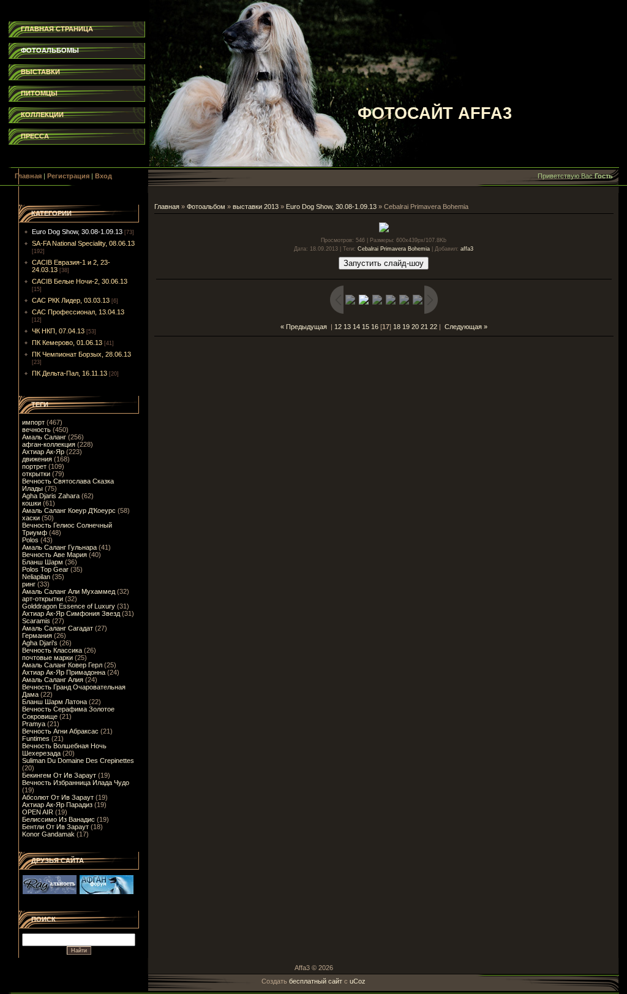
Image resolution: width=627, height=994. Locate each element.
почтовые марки (47, 657)
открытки (36, 473)
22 (433, 326)
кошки (31, 503)
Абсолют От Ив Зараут (58, 797)
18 (396, 326)
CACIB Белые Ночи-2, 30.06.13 (79, 281)
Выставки (40, 71)
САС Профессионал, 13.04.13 (78, 312)
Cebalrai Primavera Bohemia (394, 249)
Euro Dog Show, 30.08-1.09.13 (77, 231)
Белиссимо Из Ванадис (58, 819)
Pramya (33, 723)
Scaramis (36, 620)
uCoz (358, 981)
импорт (33, 422)
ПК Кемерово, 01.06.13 (67, 342)
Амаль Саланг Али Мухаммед (68, 591)
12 (338, 326)
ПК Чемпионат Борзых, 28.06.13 (81, 354)
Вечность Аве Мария (54, 554)
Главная (28, 176)
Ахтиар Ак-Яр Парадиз (57, 804)
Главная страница (57, 28)
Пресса (35, 136)
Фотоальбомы (50, 50)
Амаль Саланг (44, 437)
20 (415, 326)
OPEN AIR (37, 812)
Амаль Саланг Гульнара (59, 547)
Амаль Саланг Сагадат (57, 628)
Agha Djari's (40, 643)
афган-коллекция (48, 444)
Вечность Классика (52, 650)
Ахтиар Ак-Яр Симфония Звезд (71, 613)
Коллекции (42, 114)
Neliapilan (36, 576)
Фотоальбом (206, 206)
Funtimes (36, 738)
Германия (37, 635)
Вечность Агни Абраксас (60, 731)
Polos (30, 540)
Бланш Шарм (42, 562)
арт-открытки (42, 598)
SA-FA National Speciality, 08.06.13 (83, 243)
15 (365, 326)
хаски (31, 518)
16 (374, 326)
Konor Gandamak (48, 834)
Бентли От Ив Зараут (55, 826)
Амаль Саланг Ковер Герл (62, 665)
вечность (36, 429)
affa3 (466, 249)
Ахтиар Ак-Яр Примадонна (63, 672)
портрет (34, 466)
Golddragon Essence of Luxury (68, 606)
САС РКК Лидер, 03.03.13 (71, 300)
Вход (103, 176)
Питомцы (39, 93)
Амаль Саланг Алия (52, 679)
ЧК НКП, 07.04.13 (58, 331)
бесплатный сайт (315, 981)
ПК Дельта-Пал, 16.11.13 (69, 373)
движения (37, 459)
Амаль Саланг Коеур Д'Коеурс (69, 510)
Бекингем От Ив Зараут (59, 775)
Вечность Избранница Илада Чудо (75, 782)
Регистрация (68, 176)
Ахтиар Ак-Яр (43, 451)
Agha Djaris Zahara (51, 495)
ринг (29, 584)
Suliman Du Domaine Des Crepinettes (78, 760)
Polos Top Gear (45, 569)
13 (347, 326)
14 (356, 326)
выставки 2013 (256, 206)
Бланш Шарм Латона (54, 701)
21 (424, 326)
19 (406, 326)
